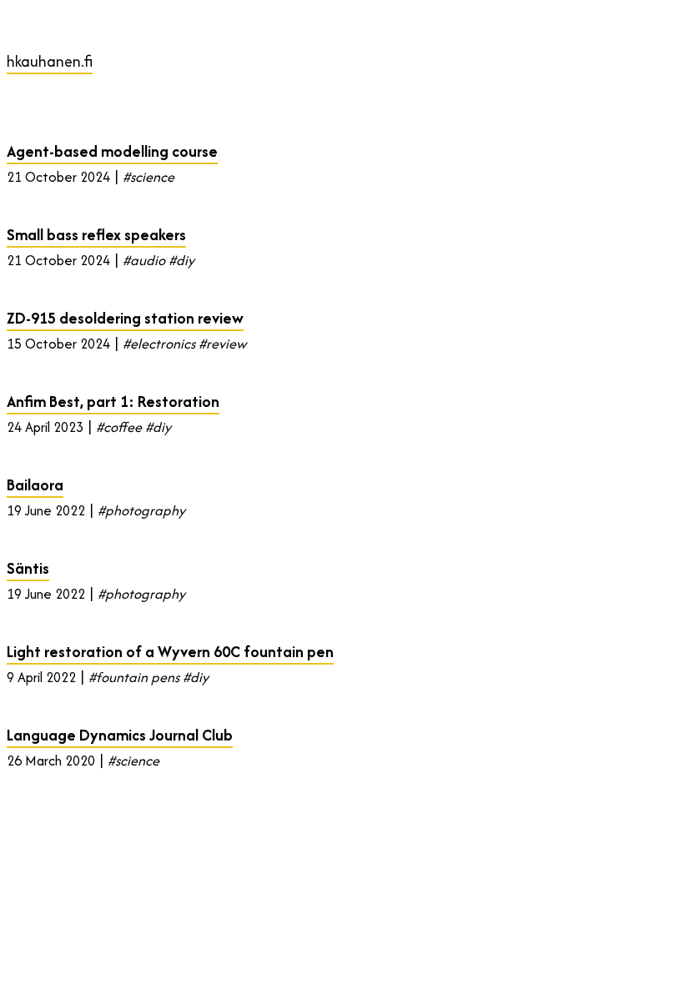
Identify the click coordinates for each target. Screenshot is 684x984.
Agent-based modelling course (112, 151)
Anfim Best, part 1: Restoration (113, 401)
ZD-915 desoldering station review (125, 318)
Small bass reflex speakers (96, 234)
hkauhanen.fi (50, 61)
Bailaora (35, 485)
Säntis (28, 568)
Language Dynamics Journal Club (120, 735)
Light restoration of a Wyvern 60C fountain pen (170, 651)
